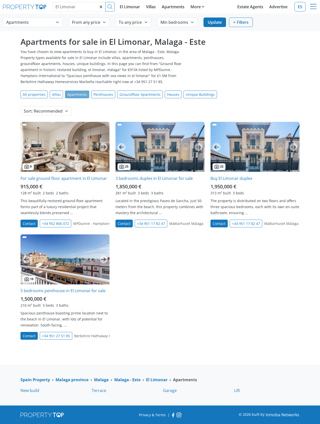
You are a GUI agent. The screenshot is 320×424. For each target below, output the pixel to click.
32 (222, 166)
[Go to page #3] (65, 168)
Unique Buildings (200, 94)
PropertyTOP (24, 7)
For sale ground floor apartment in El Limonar (63, 178)
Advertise (278, 7)
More (195, 7)
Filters (242, 22)
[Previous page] (26, 147)
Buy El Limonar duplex (231, 178)
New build (29, 390)
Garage (170, 390)
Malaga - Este (127, 379)
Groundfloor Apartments (140, 94)
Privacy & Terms (152, 414)
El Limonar (130, 7)
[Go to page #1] (57, 168)
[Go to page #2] (61, 168)
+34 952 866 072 (55, 223)
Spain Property (35, 379)
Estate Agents (250, 7)
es (300, 7)
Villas (151, 7)
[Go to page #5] (73, 168)
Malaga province (72, 379)
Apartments (173, 7)
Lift (237, 390)
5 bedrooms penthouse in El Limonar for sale (63, 290)
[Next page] (104, 147)
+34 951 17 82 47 (151, 223)
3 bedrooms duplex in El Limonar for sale (154, 178)
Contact (29, 223)
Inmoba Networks (282, 414)
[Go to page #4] (69, 168)
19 (32, 279)
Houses (173, 94)
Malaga (101, 379)
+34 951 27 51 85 (56, 335)
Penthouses (103, 94)
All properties (34, 94)
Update (215, 22)
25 (126, 166)
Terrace (99, 390)
